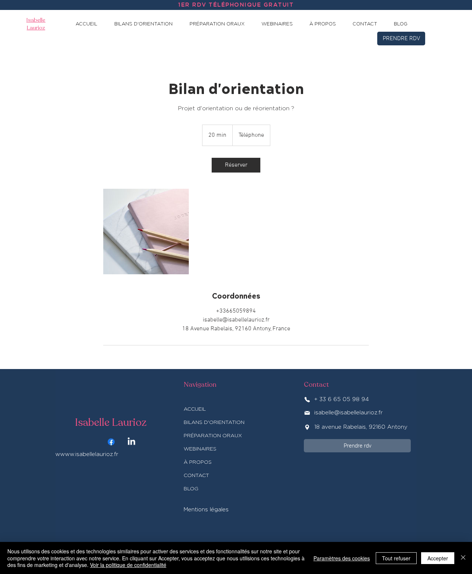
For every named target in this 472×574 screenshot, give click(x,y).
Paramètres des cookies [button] (341, 558)
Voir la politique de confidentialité (128, 564)
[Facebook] (111, 441)
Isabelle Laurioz (110, 422)
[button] (147, 24)
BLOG (191, 488)
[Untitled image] (146, 231)
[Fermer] (463, 558)
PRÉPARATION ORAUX (213, 435)
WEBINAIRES (200, 449)
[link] (236, 165)
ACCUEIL (195, 409)
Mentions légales (206, 509)
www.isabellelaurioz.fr (89, 454)
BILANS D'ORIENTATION (214, 422)
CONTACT (196, 475)
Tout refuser (396, 558)
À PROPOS (198, 462)
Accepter (437, 558)
